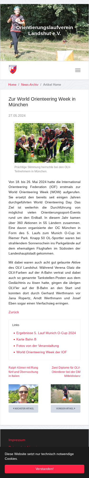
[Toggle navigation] (77, 70)
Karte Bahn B (26, 339)
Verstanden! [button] (45, 469)
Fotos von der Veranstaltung (37, 346)
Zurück (14, 312)
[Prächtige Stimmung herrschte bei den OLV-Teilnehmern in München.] (44, 143)
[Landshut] (13, 69)
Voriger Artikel (65, 408)
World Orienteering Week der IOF (41, 352)
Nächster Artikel (24, 408)
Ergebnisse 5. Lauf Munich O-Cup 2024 (46, 333)
